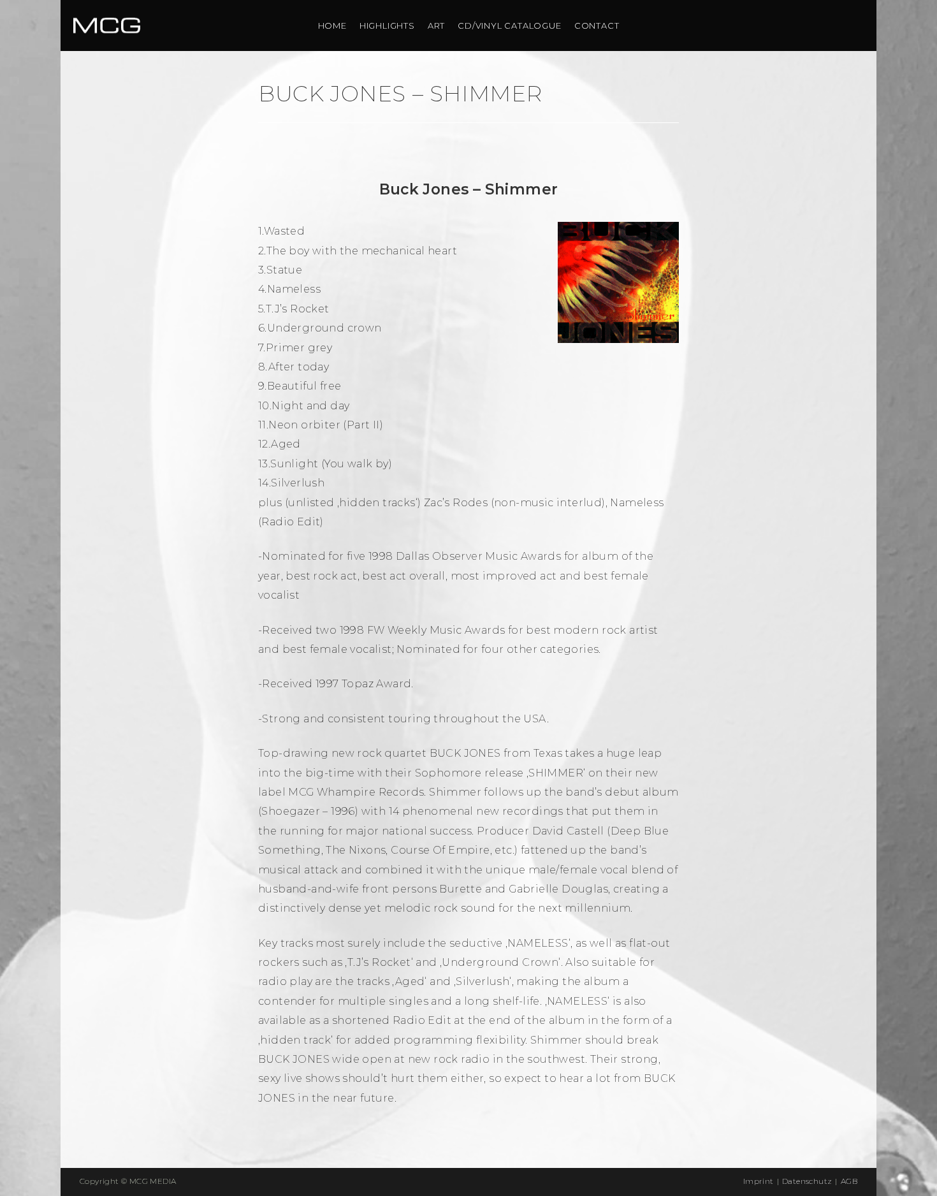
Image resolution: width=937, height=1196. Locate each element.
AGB (849, 1181)
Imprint (758, 1181)
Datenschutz (807, 1181)
